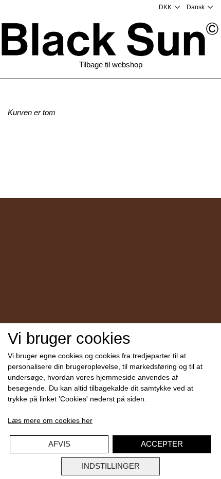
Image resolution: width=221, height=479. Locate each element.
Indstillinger (111, 466)
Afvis (59, 443)
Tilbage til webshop (110, 64)
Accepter (162, 443)
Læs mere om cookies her (50, 420)
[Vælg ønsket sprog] (200, 7)
